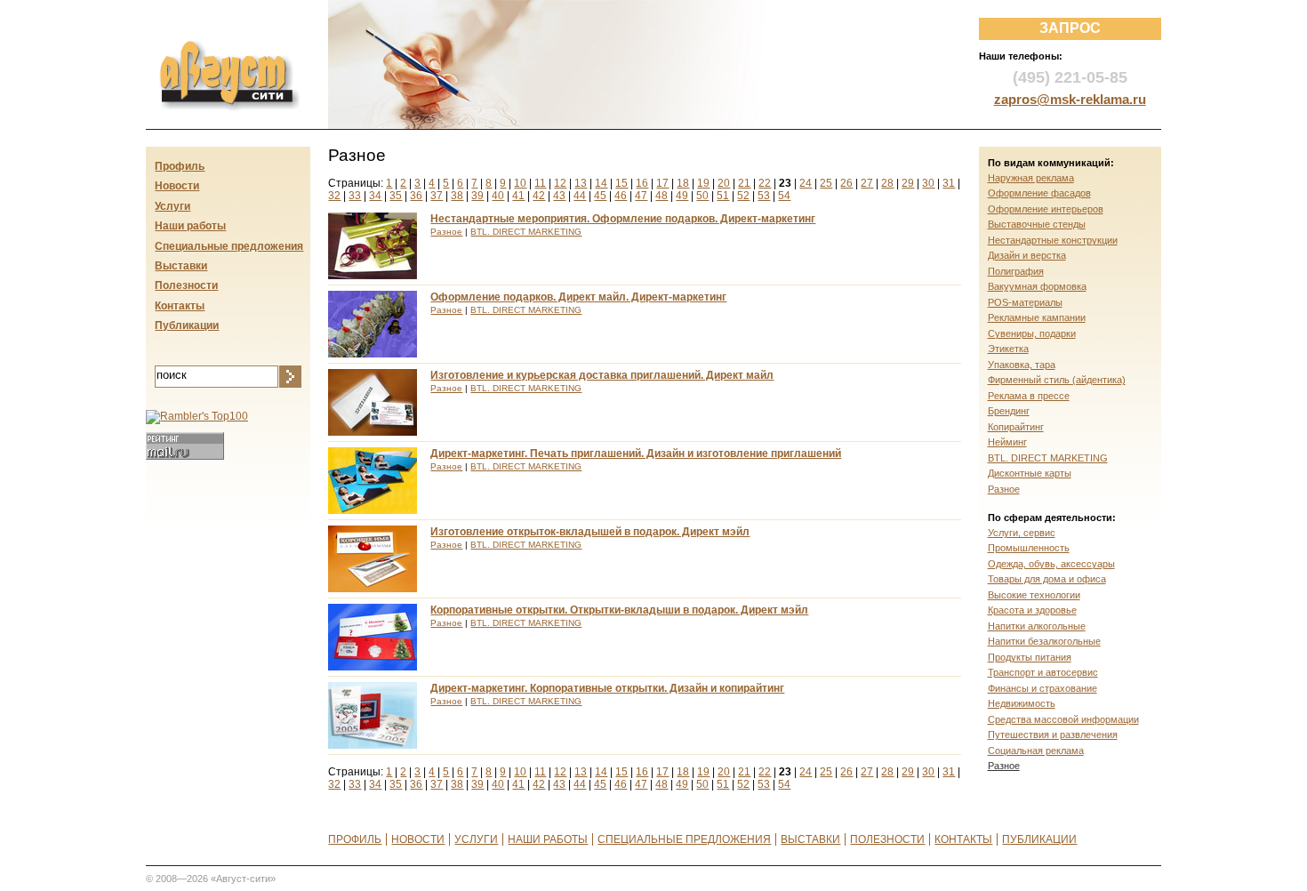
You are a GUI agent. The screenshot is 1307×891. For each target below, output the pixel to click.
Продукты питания (1029, 657)
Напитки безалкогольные (1044, 641)
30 (928, 183)
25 (826, 183)
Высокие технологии (1034, 595)
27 (867, 183)
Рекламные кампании (1037, 317)
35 (395, 195)
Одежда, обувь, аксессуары (1051, 563)
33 (355, 195)
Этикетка (1008, 348)
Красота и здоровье (1032, 610)
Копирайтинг (1016, 426)
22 (764, 183)
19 (703, 183)
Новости (177, 186)
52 (743, 195)
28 (887, 183)
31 (948, 183)
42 (539, 195)
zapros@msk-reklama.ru (1070, 99)
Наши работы (190, 226)
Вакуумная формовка (1037, 286)
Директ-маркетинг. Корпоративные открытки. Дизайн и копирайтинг (607, 688)
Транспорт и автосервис (1043, 672)
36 (416, 195)
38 (457, 195)
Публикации (187, 325)
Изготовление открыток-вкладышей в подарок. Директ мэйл (590, 532)
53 (764, 195)
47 (641, 195)
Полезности (186, 285)
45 (600, 195)
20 (724, 183)
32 (334, 195)
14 (601, 183)
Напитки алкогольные (1037, 626)
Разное (446, 232)
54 (784, 195)
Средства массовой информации (1063, 719)
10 (520, 183)
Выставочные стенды (1037, 224)
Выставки (181, 266)
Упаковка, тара (1021, 364)
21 (744, 183)
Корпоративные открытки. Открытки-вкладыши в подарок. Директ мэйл (619, 610)
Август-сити (211, 50)
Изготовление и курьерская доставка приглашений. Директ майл (602, 375)
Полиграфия (1016, 271)
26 (846, 183)
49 (682, 195)
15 (621, 183)
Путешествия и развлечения (1053, 734)
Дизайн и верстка (1027, 255)
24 (805, 183)
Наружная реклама (1031, 178)
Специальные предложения (229, 246)
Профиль (179, 166)
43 (559, 195)
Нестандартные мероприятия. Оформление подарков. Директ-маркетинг (622, 219)
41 (518, 195)
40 (498, 195)
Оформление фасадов (1039, 193)
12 (560, 183)
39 (477, 195)
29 (908, 183)
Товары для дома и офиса (1047, 579)
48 (661, 195)
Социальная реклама (1036, 750)
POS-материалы (1025, 302)
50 (702, 195)
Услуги (172, 206)
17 (662, 183)
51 (723, 195)
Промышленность (1029, 547)
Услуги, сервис (1021, 532)
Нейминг (1007, 442)
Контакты (179, 306)
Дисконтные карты (1029, 473)
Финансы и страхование (1042, 688)
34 (375, 195)
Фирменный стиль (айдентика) (1057, 379)
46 (620, 195)
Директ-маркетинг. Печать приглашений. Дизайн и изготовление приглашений (635, 453)
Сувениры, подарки (1032, 333)
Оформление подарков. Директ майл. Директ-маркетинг (578, 297)
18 (683, 183)
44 (579, 195)
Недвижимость (1021, 703)
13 (580, 183)
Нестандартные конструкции (1053, 240)
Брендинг (1009, 410)
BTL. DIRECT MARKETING (525, 232)
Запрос (1070, 28)
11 (540, 183)
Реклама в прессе (1029, 395)
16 (642, 183)
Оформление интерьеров (1045, 209)
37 (436, 195)
